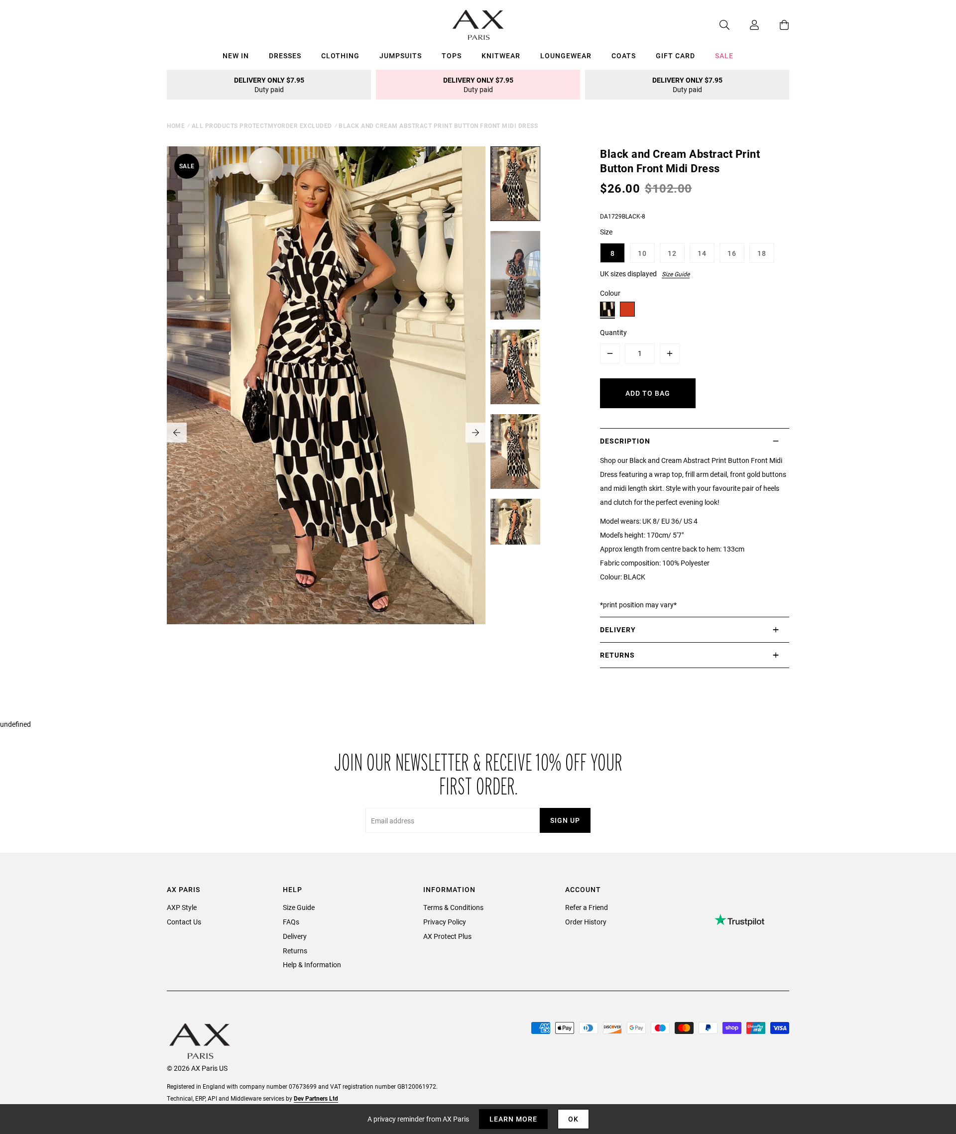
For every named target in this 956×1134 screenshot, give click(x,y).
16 (731, 253)
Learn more (513, 1119)
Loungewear (566, 55)
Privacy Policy (444, 921)
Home (176, 125)
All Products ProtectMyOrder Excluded (262, 125)
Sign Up (565, 820)
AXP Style (182, 907)
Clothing (340, 55)
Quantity (613, 332)
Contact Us (184, 921)
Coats (623, 55)
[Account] (744, 25)
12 (672, 253)
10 (642, 253)
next (475, 433)
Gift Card (675, 55)
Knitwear (500, 55)
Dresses (285, 55)
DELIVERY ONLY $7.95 (269, 84)
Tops (452, 55)
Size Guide (676, 274)
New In (236, 55)
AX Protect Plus (447, 936)
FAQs (291, 921)
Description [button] (625, 441)
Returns (295, 950)
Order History (585, 921)
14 (702, 253)
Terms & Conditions (453, 907)
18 (761, 253)
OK (573, 1119)
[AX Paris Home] (478, 25)
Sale (724, 55)
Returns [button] (617, 655)
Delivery (295, 936)
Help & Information (312, 964)
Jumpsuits (400, 55)
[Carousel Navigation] (326, 433)
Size (606, 231)
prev (177, 433)
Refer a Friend (586, 907)
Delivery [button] (618, 629)
